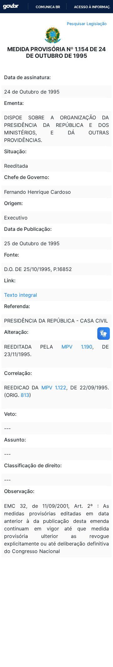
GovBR (11, 6)
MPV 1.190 (77, 347)
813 (24, 395)
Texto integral (20, 295)
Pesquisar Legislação (87, 23)
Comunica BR (48, 7)
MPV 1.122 (53, 387)
